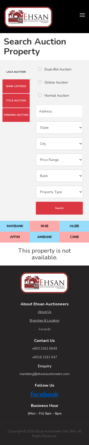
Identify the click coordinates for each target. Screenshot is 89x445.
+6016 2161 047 (44, 357)
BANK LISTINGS (16, 86)
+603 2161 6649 (44, 348)
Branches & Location (44, 320)
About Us (44, 312)
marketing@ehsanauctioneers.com (44, 374)
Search (59, 208)
